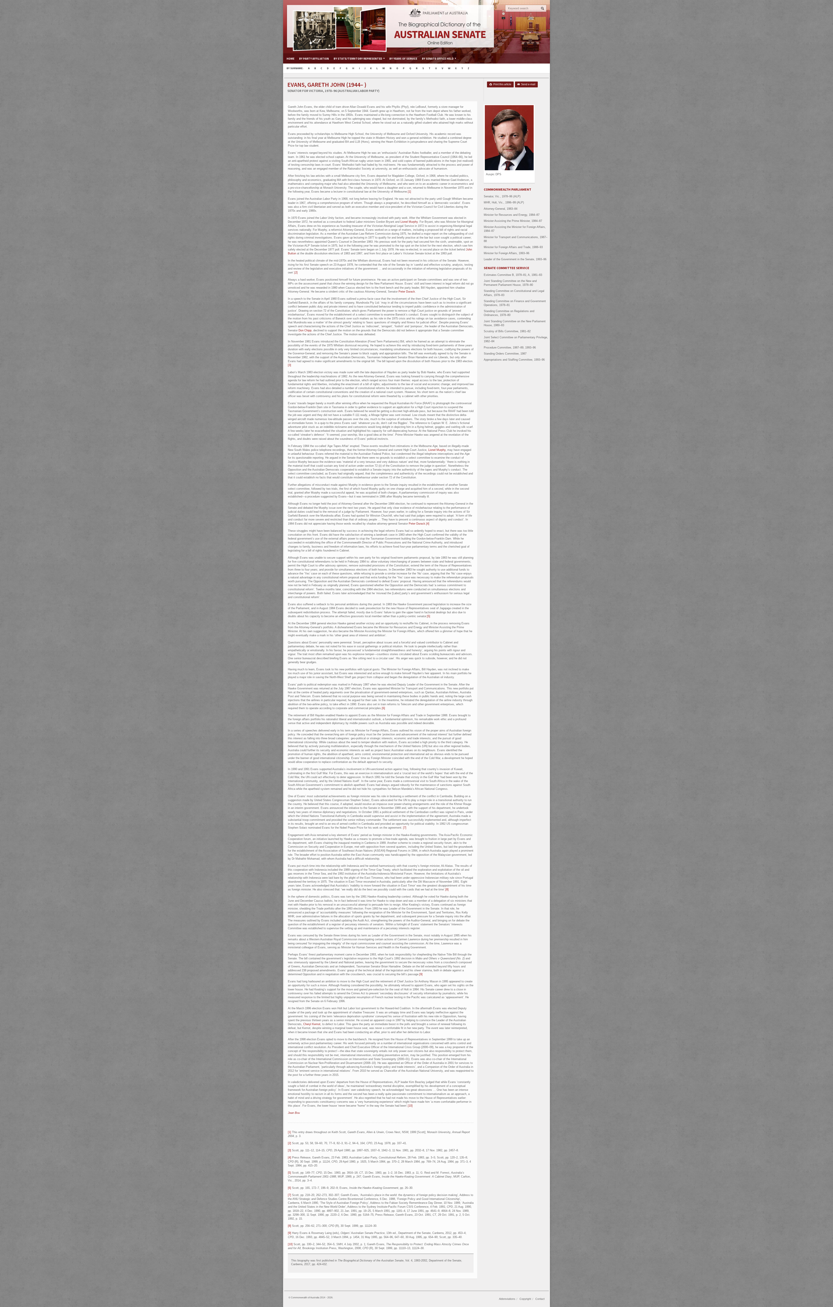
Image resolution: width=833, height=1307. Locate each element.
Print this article (500, 84)
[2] (296, 272)
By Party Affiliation (314, 58)
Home (290, 58)
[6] (383, 708)
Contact (539, 1298)
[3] (289, 365)
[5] (428, 616)
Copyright (525, 1298)
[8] (447, 889)
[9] (421, 974)
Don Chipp (305, 330)
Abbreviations (507, 1298)
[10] (410, 1105)
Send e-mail (526, 84)
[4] (427, 523)
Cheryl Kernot (311, 1024)
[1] (409, 191)
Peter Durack (406, 291)
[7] (404, 827)
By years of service (403, 58)
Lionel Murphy (409, 221)
